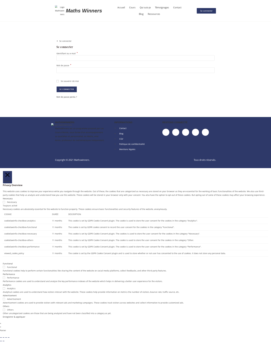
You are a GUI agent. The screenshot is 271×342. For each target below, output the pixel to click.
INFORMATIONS (123, 122)
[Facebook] (165, 132)
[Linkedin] (175, 132)
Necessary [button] (8, 198)
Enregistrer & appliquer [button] (14, 316)
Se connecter (66, 89)
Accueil (121, 7)
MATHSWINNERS (64, 122)
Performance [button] (9, 274)
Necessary (12, 202)
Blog (141, 14)
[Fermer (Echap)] (9, 337)
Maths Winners (84, 11)
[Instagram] (185, 132)
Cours (132, 7)
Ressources (154, 14)
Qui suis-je (145, 7)
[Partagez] (6, 337)
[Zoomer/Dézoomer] (1, 337)
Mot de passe (63, 65)
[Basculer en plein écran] (4, 337)
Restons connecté (174, 122)
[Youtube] (205, 132)
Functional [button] (8, 263)
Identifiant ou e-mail (67, 53)
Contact (177, 7)
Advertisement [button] (10, 295)
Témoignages (162, 7)
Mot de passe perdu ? (66, 97)
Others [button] (6, 306)
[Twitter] (195, 132)
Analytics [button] (7, 285)
